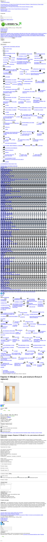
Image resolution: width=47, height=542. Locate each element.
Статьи (2, 5)
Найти (14, 37)
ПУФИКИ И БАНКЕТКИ (5, 219)
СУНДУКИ (2, 254)
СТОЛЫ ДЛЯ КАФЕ (4, 281)
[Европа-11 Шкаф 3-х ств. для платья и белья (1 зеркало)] (11, 403)
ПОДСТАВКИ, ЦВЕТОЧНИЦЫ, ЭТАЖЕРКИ (10, 274)
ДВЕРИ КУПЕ (34, 33)
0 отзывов (2, 404)
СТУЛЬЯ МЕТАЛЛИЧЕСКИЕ (6, 241)
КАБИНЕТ (2, 265)
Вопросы (9, 5)
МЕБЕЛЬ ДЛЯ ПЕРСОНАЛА (6, 261)
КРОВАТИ (2, 203)
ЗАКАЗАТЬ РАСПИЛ (30, 291)
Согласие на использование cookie (36, 514)
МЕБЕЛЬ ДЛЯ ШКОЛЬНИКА (6, 222)
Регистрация (6, 2)
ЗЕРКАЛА (2, 35)
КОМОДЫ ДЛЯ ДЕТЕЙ (5, 227)
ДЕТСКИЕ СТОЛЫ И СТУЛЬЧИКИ (8, 226)
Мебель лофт (3, 284)
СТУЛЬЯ (31, 34)
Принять (42, 534)
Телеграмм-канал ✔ (4, 4)
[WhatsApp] (3, 406)
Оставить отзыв (4, 493)
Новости (18, 4)
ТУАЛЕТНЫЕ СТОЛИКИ (5, 205)
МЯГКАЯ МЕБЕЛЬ (41, 35)
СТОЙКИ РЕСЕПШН (5, 264)
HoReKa (2, 36)
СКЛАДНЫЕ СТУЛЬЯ (5, 242)
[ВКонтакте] (1, 406)
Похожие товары (26, 432)
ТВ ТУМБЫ (3, 194)
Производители (14, 5)
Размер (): (2, 414)
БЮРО (1, 276)
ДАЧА (5, 36)
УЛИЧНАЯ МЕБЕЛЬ (4, 287)
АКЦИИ (19, 36)
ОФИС (6, 35)
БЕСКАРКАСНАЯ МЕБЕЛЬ (30, 35)
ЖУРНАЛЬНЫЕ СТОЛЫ (5, 193)
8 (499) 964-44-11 (4, 30)
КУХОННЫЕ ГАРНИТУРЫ (6, 170)
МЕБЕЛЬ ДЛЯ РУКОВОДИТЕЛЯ (7, 257)
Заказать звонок (3, 9)
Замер (42, 4)
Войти (2, 2)
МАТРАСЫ (2, 204)
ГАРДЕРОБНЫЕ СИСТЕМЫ (6, 208)
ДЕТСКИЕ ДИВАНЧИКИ (6, 228)
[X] (2, 522)
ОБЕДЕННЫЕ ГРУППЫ (5, 178)
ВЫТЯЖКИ (3, 186)
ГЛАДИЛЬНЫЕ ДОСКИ (12, 36)
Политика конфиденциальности (18, 514)
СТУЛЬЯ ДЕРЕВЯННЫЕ (5, 240)
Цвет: (1, 409)
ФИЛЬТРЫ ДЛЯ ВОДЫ (5, 183)
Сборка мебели (14, 512)
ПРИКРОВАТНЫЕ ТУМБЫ (6, 207)
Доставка (11, 4)
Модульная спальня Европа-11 (9, 372)
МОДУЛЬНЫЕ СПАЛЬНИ (6, 202)
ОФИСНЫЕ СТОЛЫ (4, 260)
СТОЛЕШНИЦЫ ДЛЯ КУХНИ (7, 163)
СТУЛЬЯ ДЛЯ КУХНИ (5, 173)
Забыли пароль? (9, 19)
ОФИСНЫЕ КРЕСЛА (5, 245)
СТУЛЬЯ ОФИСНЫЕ (5, 239)
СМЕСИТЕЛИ (3, 184)
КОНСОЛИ (2, 275)
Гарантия (17, 513)
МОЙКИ (2, 182)
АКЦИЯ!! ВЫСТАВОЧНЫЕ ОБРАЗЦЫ (15, 33)
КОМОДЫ (2, 195)
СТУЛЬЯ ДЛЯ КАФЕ (4, 283)
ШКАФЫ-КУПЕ (3, 249)
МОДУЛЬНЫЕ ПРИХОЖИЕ (6, 214)
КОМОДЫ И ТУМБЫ (5, 269)
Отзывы (5, 5)
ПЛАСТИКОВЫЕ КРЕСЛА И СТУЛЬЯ (8, 243)
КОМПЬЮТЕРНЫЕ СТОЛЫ (6, 236)
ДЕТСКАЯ (23, 34)
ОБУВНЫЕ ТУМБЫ (4, 215)
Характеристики (8, 432)
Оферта (26, 514)
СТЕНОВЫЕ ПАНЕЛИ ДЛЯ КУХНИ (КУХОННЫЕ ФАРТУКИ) (14, 179)
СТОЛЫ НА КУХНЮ (5, 171)
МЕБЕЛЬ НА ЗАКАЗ (4, 34)
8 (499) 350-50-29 (4, 28)
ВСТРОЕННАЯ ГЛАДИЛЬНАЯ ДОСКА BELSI (10, 289)
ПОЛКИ (2, 253)
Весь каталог (3, 44)
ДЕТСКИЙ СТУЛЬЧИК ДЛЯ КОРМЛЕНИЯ (9, 229)
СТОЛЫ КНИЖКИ (4, 172)
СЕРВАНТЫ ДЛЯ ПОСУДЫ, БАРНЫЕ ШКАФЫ (10, 196)
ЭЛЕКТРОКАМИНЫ (5, 192)
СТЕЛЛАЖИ (3, 252)
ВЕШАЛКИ (3, 216)
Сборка (39, 4)
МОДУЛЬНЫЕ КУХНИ (5, 169)
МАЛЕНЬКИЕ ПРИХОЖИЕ (6, 213)
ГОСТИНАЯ (44, 33)
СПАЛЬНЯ (12, 34)
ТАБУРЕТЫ (3, 174)
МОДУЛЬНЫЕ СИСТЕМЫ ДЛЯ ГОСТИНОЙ (10, 191)
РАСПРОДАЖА (27, 33)
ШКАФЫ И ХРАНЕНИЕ (38, 34)
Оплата (14, 4)
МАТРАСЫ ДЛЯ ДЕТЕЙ (5, 225)
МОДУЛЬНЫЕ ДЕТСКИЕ (6, 221)
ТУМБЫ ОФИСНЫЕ (4, 259)
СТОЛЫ (27, 34)
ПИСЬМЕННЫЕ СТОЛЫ (5, 233)
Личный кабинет (4, 11)
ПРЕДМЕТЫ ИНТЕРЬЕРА (18, 35)
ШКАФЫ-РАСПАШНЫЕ (5, 250)
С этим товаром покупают (17, 432)
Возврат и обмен (29, 4)
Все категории (3, 33)
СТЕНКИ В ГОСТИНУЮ (5, 190)
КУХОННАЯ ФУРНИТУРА (6, 187)
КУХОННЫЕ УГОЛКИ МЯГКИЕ (7, 180)
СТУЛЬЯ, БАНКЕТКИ (5, 268)
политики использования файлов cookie (31, 534)
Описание (2, 432)
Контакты (35, 4)
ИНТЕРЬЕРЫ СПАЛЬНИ (5, 201)
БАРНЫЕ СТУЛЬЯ (4, 176)
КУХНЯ (39, 33)
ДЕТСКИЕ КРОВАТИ (5, 224)
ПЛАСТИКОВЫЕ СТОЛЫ (6, 231)
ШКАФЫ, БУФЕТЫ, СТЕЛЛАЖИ (7, 272)
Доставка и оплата (34, 432)
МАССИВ (10, 35)
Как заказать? (23, 4)
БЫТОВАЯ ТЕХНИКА (5, 185)
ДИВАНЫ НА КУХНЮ (5, 181)
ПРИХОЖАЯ (17, 34)
